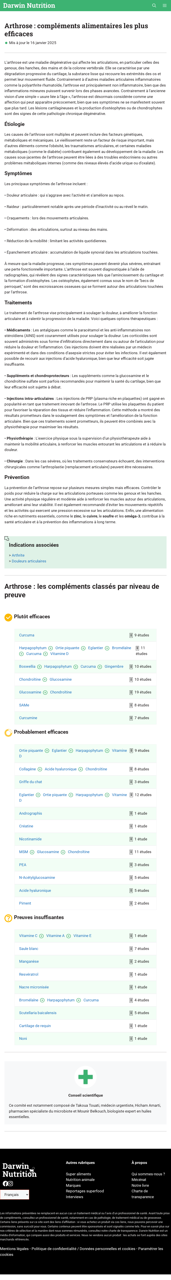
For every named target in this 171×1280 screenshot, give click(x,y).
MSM (23, 852)
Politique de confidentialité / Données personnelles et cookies (83, 1248)
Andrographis (30, 813)
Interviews (74, 1197)
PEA (22, 865)
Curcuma (26, 635)
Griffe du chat (30, 782)
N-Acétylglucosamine (37, 877)
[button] (154, 5)
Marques (73, 1185)
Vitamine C (28, 935)
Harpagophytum (33, 648)
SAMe (24, 705)
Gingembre (114, 666)
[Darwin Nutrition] (29, 5)
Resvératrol (28, 974)
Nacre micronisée (34, 987)
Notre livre (140, 1185)
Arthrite (18, 555)
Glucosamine (61, 679)
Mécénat (139, 1179)
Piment (25, 903)
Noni (23, 1038)
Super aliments (78, 1174)
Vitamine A (55, 935)
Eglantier (95, 648)
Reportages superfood (85, 1191)
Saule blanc (28, 948)
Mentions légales (15, 1248)
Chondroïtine (30, 679)
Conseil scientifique (85, 1095)
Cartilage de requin (35, 1026)
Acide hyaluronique (61, 769)
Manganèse (29, 961)
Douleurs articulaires (29, 561)
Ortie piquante (67, 648)
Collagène (27, 769)
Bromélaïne (121, 648)
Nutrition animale (80, 1179)
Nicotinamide (30, 839)
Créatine (26, 826)
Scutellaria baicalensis (38, 1013)
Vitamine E (82, 935)
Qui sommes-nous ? (148, 1174)
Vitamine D (59, 653)
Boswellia (27, 666)
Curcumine (28, 718)
